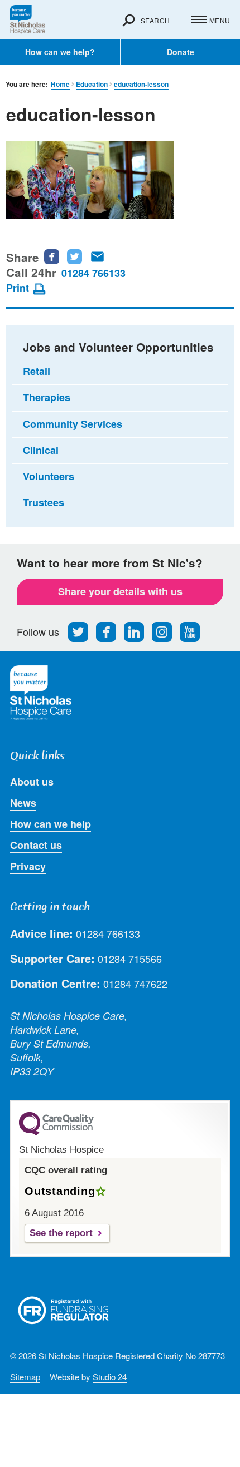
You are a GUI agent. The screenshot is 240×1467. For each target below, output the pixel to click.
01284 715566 (130, 959)
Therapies (46, 397)
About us (32, 781)
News (23, 803)
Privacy (28, 866)
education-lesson (141, 84)
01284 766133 (93, 273)
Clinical (41, 450)
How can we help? (60, 51)
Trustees (43, 502)
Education (92, 84)
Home (60, 84)
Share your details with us (120, 591)
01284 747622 (135, 984)
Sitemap (25, 1376)
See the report (61, 1233)
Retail (36, 371)
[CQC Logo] (56, 1132)
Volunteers (48, 476)
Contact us (36, 845)
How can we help (50, 824)
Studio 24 (110, 1376)
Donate (180, 51)
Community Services (72, 424)
